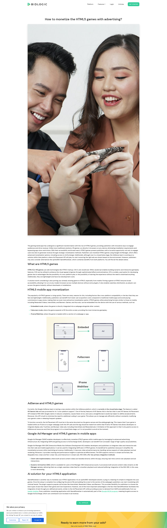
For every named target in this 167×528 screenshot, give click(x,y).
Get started (133, 4)
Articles (121, 4)
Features (101, 4)
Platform (90, 4)
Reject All (25, 520)
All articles (83, 503)
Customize (12, 520)
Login (112, 4)
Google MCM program (110, 491)
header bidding (33, 491)
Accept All (37, 520)
